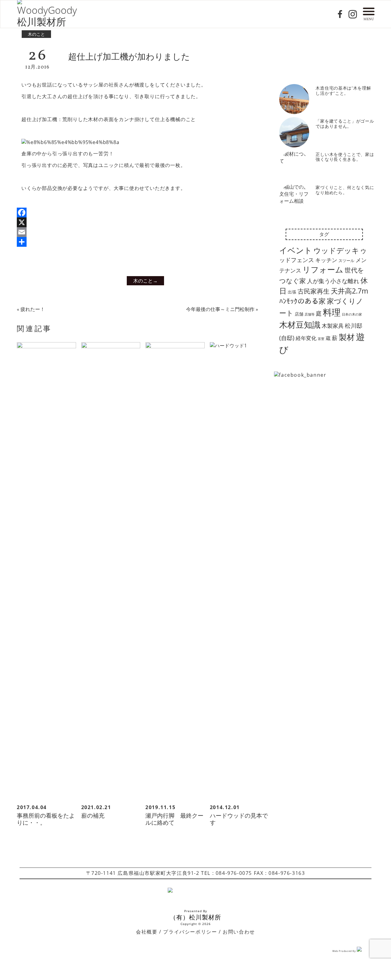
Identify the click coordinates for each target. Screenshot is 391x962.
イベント (295, 250)
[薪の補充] (111, 571)
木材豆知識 (299, 324)
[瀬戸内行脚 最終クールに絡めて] (175, 571)
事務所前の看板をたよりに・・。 (46, 819)
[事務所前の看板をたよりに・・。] (46, 571)
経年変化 (306, 338)
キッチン (326, 260)
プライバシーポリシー (190, 931)
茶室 (321, 339)
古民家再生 (314, 291)
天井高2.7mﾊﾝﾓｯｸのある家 (323, 296)
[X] (141, 222)
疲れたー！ (32, 309)
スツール (346, 260)
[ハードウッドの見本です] (239, 571)
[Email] (141, 232)
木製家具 (333, 325)
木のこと (36, 34)
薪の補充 (92, 816)
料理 (332, 312)
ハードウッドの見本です (239, 819)
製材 (347, 336)
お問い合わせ (239, 931)
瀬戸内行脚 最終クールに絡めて (174, 819)
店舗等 (310, 314)
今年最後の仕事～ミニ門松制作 (220, 309)
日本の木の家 (352, 314)
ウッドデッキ (336, 250)
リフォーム (322, 269)
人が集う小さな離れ (333, 281)
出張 (292, 292)
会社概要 (146, 931)
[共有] (141, 242)
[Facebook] (141, 212)
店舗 (299, 314)
